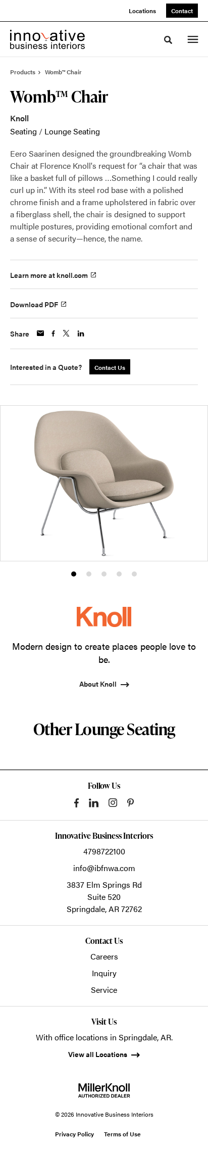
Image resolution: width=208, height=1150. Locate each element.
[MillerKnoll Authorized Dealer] (104, 1090)
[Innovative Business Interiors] (47, 39)
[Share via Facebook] (53, 333)
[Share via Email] (40, 333)
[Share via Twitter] (66, 333)
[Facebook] (76, 802)
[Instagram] (113, 802)
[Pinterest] (130, 802)
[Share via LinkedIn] (80, 333)
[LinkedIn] (93, 802)
